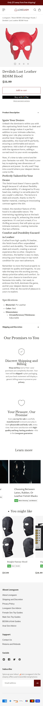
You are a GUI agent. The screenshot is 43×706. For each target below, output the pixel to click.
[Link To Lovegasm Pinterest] (19, 659)
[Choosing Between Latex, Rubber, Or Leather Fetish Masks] (25, 483)
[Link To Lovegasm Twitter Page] (14, 659)
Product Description (10, 112)
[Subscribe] (37, 683)
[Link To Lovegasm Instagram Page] (3, 659)
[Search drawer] (34, 9)
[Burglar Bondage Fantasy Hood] (17, 537)
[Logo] (21, 9)
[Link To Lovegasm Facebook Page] (9, 659)
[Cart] (39, 9)
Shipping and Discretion (12, 327)
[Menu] (3, 10)
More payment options (21, 101)
